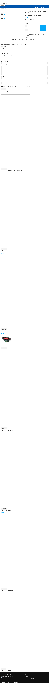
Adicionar (43, 27)
